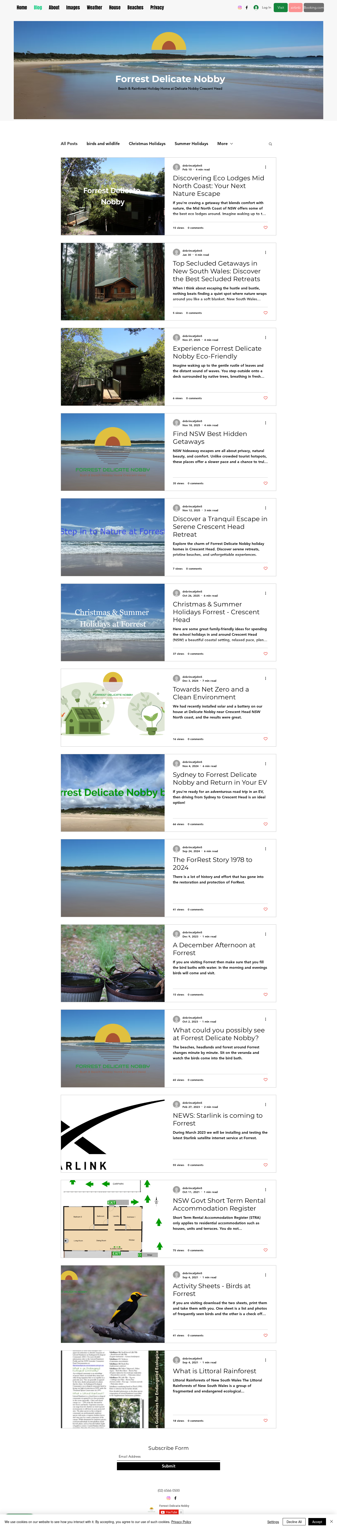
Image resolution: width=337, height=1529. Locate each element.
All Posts (69, 143)
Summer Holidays (191, 143)
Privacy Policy (181, 1521)
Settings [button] (273, 1521)
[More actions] (267, 167)
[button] (270, 144)
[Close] (331, 1521)
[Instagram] (240, 7)
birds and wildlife (103, 143)
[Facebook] (246, 7)
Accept (317, 1521)
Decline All (294, 1521)
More (222, 143)
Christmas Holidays (147, 143)
